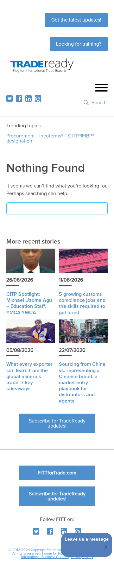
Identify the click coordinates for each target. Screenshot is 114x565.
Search (99, 102)
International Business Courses (45, 557)
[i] (38, 98)
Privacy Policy (82, 557)
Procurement (20, 135)
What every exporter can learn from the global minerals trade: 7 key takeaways (29, 376)
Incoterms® (51, 135)
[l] (28, 98)
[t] (9, 98)
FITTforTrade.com (57, 472)
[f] (19, 98)
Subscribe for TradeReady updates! (57, 423)
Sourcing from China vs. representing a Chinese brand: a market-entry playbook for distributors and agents (82, 382)
